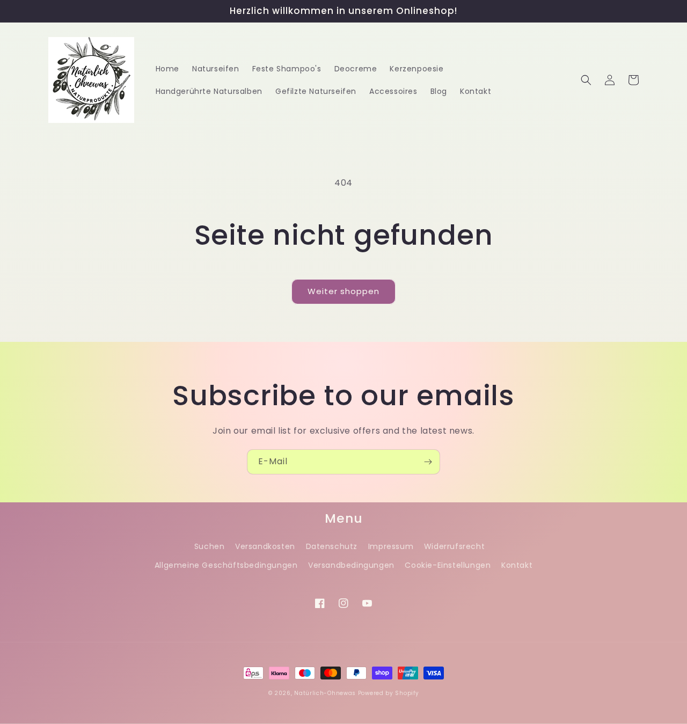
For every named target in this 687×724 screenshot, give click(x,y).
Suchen (209, 546)
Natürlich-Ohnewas (325, 693)
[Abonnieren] (428, 461)
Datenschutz (332, 546)
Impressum (390, 546)
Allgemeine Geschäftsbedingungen (226, 565)
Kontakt (516, 565)
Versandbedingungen (351, 565)
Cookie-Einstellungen (448, 565)
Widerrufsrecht (454, 546)
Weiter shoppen (343, 291)
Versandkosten (265, 546)
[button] (586, 80)
